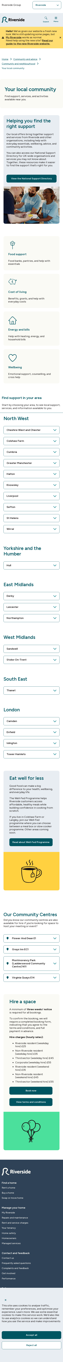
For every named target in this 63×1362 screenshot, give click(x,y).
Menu (56, 21)
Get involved (8, 1273)
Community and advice (25, 59)
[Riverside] (20, 20)
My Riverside (14, 37)
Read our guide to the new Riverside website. (29, 42)
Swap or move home (12, 1197)
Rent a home (8, 1187)
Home (5, 59)
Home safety (9, 1233)
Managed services (11, 1243)
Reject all (31, 1345)
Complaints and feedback (15, 1268)
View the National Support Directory (31, 178)
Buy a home (8, 1192)
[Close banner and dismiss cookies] (31, 1300)
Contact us (8, 1258)
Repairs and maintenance (15, 1217)
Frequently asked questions (16, 1263)
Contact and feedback (16, 1253)
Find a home (9, 1182)
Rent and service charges (15, 1222)
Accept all (31, 1335)
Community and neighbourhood (18, 63)
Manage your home (13, 1207)
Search (46, 22)
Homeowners (9, 1238)
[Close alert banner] (60, 37)
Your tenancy (9, 1227)
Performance (9, 1278)
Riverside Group (11, 5)
